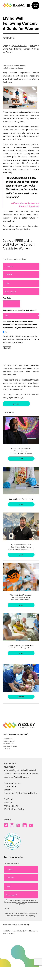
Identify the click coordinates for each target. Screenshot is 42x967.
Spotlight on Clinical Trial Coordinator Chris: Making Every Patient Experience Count (20, 547)
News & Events (19, 45)
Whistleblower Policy (14, 809)
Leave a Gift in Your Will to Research (21, 773)
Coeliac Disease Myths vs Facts (21, 499)
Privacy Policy (16, 342)
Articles (33, 45)
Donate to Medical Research (17, 776)
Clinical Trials (10, 786)
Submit (7, 348)
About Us (8, 802)
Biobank (8, 789)
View (21, 458)
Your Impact (9, 766)
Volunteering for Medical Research (20, 770)
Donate (16, 404)
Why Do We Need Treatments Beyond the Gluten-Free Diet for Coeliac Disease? (21, 597)
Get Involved (10, 763)
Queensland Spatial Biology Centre (20, 793)
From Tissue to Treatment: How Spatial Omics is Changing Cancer (21, 646)
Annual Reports (11, 805)
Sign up (7, 908)
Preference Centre (17, 924)
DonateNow (35, 5)
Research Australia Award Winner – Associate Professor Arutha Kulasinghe (21, 450)
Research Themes (12, 783)
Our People (9, 799)
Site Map (26, 924)
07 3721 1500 (6, 748)
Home (5, 45)
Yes (6, 332)
